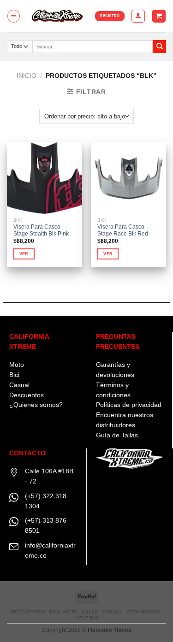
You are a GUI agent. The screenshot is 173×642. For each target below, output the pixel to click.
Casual (19, 385)
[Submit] (159, 46)
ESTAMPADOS (143, 611)
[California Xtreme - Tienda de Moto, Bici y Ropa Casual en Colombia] (58, 16)
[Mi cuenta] (137, 16)
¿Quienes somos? (36, 404)
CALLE (90, 611)
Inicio (26, 75)
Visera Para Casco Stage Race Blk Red (122, 230)
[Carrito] (158, 16)
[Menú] (13, 16)
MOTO (70, 611)
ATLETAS (88, 617)
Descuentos (26, 395)
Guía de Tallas (117, 435)
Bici (14, 374)
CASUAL (112, 611)
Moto (16, 364)
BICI (54, 611)
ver (24, 254)
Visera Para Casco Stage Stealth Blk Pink (41, 230)
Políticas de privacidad (128, 404)
